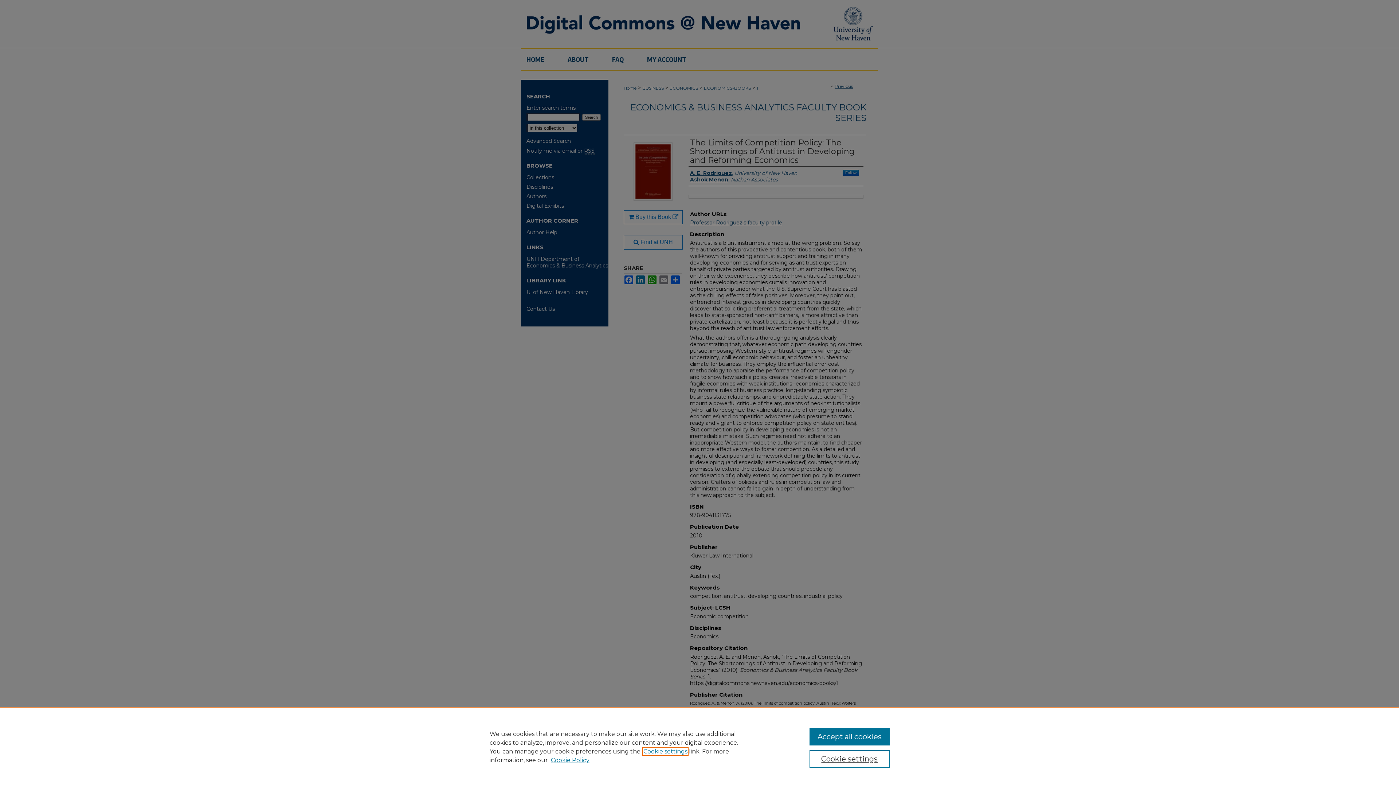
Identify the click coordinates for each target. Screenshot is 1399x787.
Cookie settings (665, 751)
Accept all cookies (850, 736)
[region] (699, 747)
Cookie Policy (570, 760)
